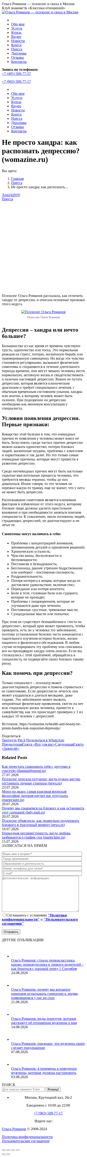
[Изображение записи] (17, 956)
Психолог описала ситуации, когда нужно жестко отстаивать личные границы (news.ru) (41, 781)
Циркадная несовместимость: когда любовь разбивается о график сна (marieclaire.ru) (36, 835)
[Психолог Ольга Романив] (43, 312)
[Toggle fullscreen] (13, 1150)
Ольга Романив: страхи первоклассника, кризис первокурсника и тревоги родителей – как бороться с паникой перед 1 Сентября (47, 964)
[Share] (8, 1150)
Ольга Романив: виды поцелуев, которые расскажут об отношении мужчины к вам (44, 1021)
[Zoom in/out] (17, 1150)
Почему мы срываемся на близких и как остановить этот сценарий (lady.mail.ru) (43, 810)
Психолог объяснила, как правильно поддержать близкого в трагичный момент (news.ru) (40, 823)
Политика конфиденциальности (27, 1137)
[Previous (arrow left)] (4, 1154)
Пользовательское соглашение (26, 1141)
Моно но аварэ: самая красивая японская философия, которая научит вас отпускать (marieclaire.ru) (35, 796)
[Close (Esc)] (4, 1150)
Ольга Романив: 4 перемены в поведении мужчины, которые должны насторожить (44, 1071)
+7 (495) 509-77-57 (16, 74)
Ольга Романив (14, 1129)
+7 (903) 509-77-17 (16, 81)
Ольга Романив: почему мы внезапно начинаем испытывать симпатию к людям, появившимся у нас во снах (44, 993)
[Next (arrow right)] (8, 1154)
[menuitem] (18, 24)
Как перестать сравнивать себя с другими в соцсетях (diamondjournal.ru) (36, 769)
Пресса (7, 199)
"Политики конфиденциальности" (34, 917)
